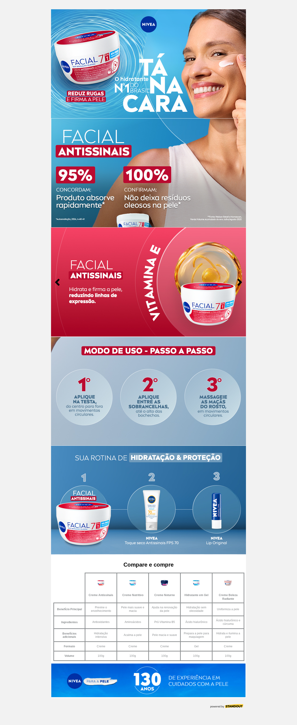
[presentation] (57, 282)
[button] (134, 332)
